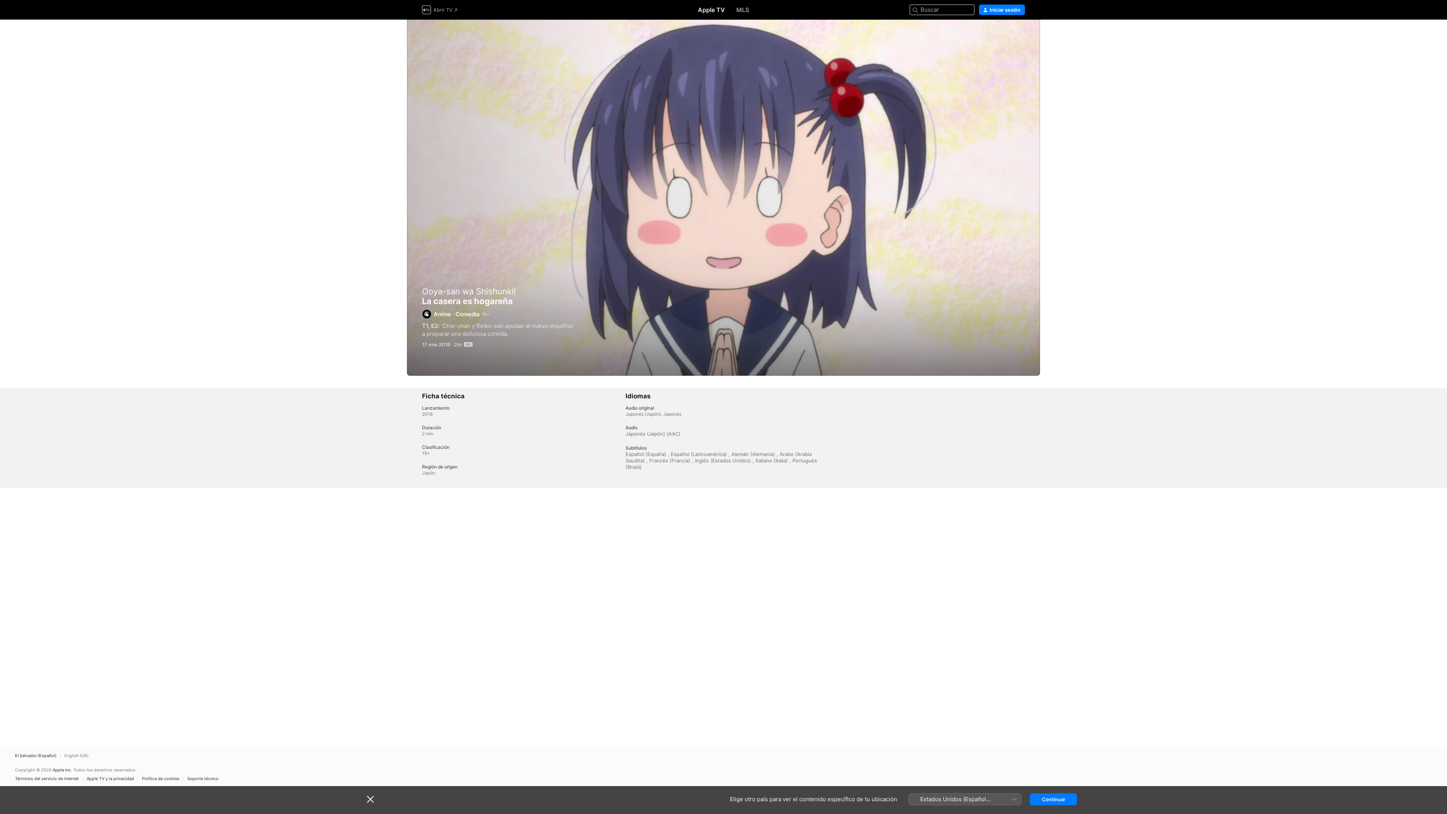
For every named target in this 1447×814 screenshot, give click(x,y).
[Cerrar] (370, 799)
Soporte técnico (203, 779)
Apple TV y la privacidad (110, 779)
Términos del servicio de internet (47, 779)
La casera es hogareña (723, 198)
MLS (742, 10)
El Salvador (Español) (36, 756)
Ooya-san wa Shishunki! (469, 291)
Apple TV (711, 10)
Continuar (1053, 799)
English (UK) (76, 756)
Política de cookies (160, 779)
